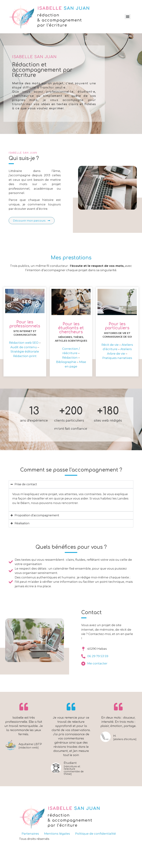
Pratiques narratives (117, 358)
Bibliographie (66, 362)
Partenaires (30, 833)
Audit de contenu (23, 347)
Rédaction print (25, 356)
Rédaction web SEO (23, 342)
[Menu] (128, 16)
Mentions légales (57, 833)
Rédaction (70, 357)
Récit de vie (110, 344)
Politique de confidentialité (95, 833)
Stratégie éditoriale (25, 351)
